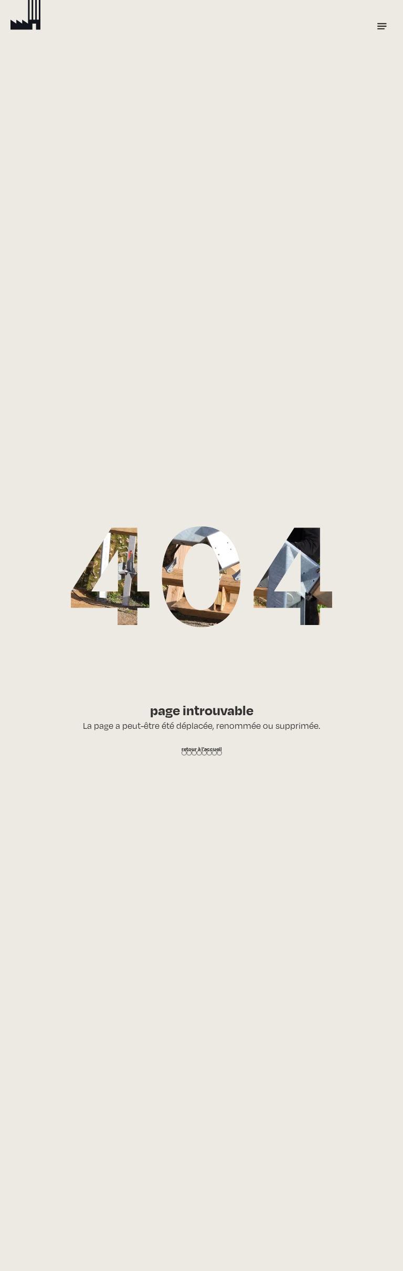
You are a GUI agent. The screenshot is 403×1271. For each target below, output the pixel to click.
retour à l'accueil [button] (202, 749)
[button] (382, 26)
